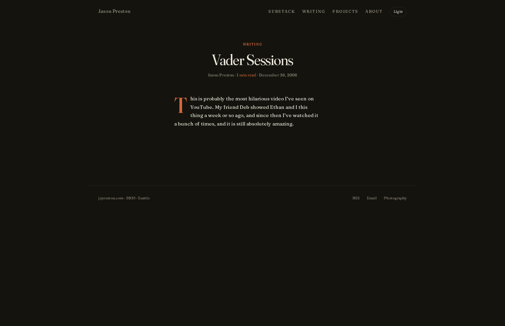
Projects (345, 11)
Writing (313, 11)
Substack (281, 11)
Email (372, 198)
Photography (395, 198)
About (374, 11)
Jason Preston (114, 11)
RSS (356, 198)
